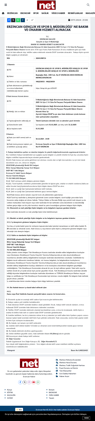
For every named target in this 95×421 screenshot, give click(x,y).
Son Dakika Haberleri (67, 374)
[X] (25, 382)
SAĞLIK (44, 13)
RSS (20, 410)
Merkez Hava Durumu (68, 363)
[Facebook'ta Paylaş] (9, 20)
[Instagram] (29, 382)
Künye (9, 390)
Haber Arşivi (64, 376)
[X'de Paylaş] (13, 20)
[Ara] (88, 5)
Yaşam (51, 398)
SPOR (36, 13)
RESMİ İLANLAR (75, 13)
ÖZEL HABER (54, 395)
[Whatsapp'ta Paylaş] (18, 20)
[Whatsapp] (38, 382)
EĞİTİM (10, 392)
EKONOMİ (25, 13)
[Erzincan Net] (46, 5)
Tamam (86, 418)
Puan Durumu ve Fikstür (68, 368)
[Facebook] (20, 382)
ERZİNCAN (12, 13)
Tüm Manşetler (65, 371)
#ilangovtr (11, 350)
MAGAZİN (11, 395)
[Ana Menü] (6, 5)
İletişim (51, 390)
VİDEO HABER (58, 13)
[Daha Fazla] (23, 20)
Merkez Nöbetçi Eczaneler (70, 360)
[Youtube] (34, 382)
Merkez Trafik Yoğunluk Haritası (72, 365)
